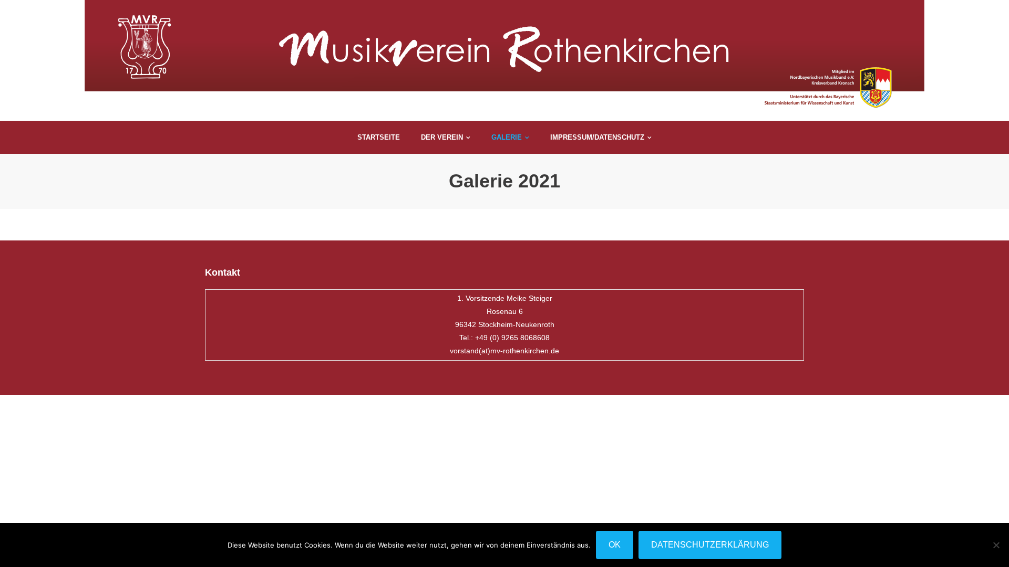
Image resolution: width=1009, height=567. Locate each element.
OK (615, 544)
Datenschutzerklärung (710, 544)
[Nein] (996, 545)
